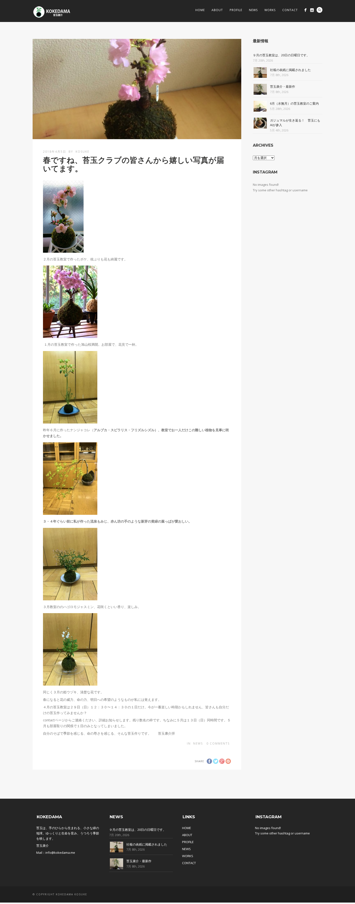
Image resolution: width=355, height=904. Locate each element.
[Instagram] (312, 10)
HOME (186, 828)
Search (319, 10)
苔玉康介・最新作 (282, 86)
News (253, 10)
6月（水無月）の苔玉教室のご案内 (294, 103)
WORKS (187, 856)
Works (270, 10)
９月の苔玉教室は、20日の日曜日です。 (281, 55)
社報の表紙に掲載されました (290, 70)
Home (200, 10)
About (217, 10)
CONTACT (189, 863)
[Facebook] (305, 10)
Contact (290, 10)
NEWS (186, 849)
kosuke (82, 152)
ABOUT (187, 835)
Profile (236, 10)
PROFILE (188, 842)
